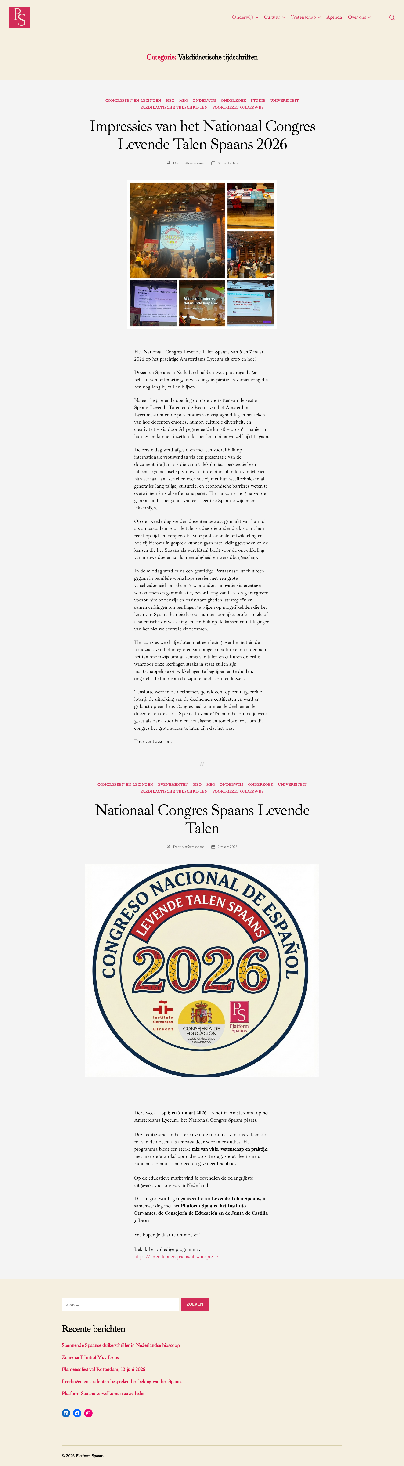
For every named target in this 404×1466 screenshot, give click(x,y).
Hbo (170, 101)
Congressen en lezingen (133, 101)
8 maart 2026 (228, 163)
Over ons (357, 17)
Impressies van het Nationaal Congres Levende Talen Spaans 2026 (202, 135)
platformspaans (192, 163)
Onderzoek (233, 101)
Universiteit (284, 101)
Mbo (183, 101)
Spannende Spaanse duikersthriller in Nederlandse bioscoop (121, 1345)
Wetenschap (303, 17)
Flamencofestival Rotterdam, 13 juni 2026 (103, 1369)
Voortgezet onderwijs (238, 107)
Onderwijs (242, 17)
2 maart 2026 (227, 846)
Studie (258, 101)
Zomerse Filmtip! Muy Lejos (90, 1357)
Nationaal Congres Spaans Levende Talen (202, 819)
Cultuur (272, 17)
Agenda (334, 17)
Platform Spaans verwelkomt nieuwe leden (103, 1393)
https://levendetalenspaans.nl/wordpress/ (176, 1256)
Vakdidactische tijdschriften (174, 107)
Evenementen (173, 785)
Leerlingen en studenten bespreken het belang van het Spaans (122, 1381)
